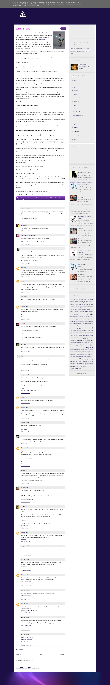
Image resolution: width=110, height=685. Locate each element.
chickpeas (88, 309)
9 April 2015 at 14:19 (25, 599)
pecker (81, 344)
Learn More (88, 4)
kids (81, 332)
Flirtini (74, 119)
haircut (91, 325)
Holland (80, 328)
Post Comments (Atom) (28, 660)
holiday (77, 328)
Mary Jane (23, 296)
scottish (78, 351)
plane (71, 345)
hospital (83, 328)
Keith (22, 344)
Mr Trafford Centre (85, 340)
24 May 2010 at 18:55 (25, 230)
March (75, 127)
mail (73, 337)
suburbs (89, 354)
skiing (88, 352)
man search (76, 337)
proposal (80, 347)
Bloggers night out (39, 197)
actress (77, 299)
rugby (86, 349)
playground (75, 345)
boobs (74, 306)
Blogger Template (24, 668)
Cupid (73, 314)
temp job (90, 358)
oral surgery (88, 342)
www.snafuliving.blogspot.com (28, 390)
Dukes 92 (78, 318)
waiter (91, 366)
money (74, 339)
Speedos (78, 354)
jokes (71, 332)
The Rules (84, 361)
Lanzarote (75, 333)
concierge (85, 313)
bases (78, 302)
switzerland (72, 358)
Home (41, 654)
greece (84, 325)
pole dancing (86, 345)
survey (91, 356)
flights (82, 321)
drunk (74, 318)
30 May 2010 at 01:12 (25, 483)
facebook (75, 319)
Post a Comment (20, 649)
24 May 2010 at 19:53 (25, 244)
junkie (74, 332)
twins (78, 366)
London (71, 335)
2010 (73, 87)
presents (74, 347)
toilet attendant (90, 363)
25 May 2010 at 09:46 (25, 319)
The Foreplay (81, 274)
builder (81, 307)
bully (85, 307)
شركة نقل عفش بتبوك (26, 639)
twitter (81, 366)
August (75, 101)
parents (76, 344)
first (90, 319)
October (76, 94)
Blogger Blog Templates (35, 668)
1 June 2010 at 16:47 (25, 502)
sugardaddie (80, 356)
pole (83, 345)
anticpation (77, 301)
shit (92, 351)
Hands (77, 327)
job (87, 330)
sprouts (81, 354)
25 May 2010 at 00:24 (25, 276)
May (75, 109)
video (89, 366)
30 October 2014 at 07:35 (26, 555)
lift (85, 333)
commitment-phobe (78, 312)
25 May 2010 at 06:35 (25, 292)
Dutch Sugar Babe (25, 487)
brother (71, 307)
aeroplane (81, 299)
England (91, 318)
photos (89, 344)
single (82, 353)
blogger (72, 304)
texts (81, 359)
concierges (90, 313)
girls (88, 323)
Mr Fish (89, 338)
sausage (91, 349)
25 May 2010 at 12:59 (25, 339)
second (81, 351)
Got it (96, 4)
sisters (85, 352)
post (90, 345)
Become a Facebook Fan (81, 31)
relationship (72, 349)
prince (77, 347)
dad (76, 314)
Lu (83, 335)
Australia (85, 301)
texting (77, 359)
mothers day (78, 338)
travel (92, 365)
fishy (73, 321)
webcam (72, 368)
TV (76, 366)
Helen (22, 225)
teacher (84, 358)
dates (91, 314)
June (75, 105)
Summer (85, 356)
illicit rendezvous (77, 330)
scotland (75, 351)
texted (74, 359)
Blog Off (80, 238)
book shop (77, 306)
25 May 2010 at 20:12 (25, 403)
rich (76, 349)
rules (88, 349)
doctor (71, 318)
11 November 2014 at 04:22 (26, 570)
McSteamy (91, 337)
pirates (91, 344)
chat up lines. (83, 309)
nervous (74, 342)
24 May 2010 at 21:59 (25, 263)
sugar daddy (75, 356)
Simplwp (29, 667)
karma (77, 332)
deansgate (76, 316)
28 (63, 28)
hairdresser (72, 327)
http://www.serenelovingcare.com (29, 610)
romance (78, 349)
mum (91, 340)
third (79, 363)
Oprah (85, 342)
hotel (90, 328)
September (76, 98)
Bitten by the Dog (82, 264)
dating (72, 316)
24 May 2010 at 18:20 (25, 221)
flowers (85, 321)
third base (82, 363)
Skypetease (80, 228)
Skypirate (23, 397)
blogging (86, 304)
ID (92, 328)
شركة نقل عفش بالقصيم (27, 637)
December (76, 90)
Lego (83, 333)
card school (75, 309)
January (76, 135)
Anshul (29, 668)
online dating (79, 342)
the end (88, 359)
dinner (82, 316)
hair (89, 325)
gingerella (48, 197)
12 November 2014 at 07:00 (26, 585)
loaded (90, 333)
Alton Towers (90, 299)
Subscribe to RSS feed (81, 36)
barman (33, 197)
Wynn (22, 267)
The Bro (84, 359)
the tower (76, 363)
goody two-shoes (73, 325)
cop (71, 314)
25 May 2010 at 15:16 (25, 370)
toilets (71, 365)
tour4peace (23, 539)
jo (21, 281)
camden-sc (23, 566)
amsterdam (72, 301)
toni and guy (76, 365)
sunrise (88, 356)
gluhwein (91, 323)
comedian (72, 312)
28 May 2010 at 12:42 (25, 466)
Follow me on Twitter (81, 27)
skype (91, 352)
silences (78, 352)
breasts (91, 306)
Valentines (85, 366)
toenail (86, 363)
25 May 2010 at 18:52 (25, 393)
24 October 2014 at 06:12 (26, 541)
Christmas (76, 311)
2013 (73, 80)
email (88, 318)
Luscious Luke (42, 39)
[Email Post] (23, 199)
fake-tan (82, 319)
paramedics (72, 344)
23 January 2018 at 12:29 (26, 645)
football (88, 321)
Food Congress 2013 (26, 625)
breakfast (88, 306)
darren (88, 314)
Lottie (22, 323)
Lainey (22, 248)
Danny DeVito (83, 314)
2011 (73, 84)
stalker (86, 354)
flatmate (79, 321)
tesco (71, 359)
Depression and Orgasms (83, 184)
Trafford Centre (87, 365)
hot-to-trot (87, 328)
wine (75, 368)
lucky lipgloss (86, 335)
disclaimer (91, 316)
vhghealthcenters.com (26, 595)
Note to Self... (73, 208)
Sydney (76, 358)
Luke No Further (23, 28)
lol (92, 333)
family (85, 319)
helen (51, 197)
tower (81, 365)
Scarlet (71, 351)
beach (81, 302)
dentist (79, 316)
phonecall (85, 344)
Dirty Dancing (86, 316)
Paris (79, 344)
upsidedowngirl (24, 436)
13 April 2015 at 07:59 (25, 612)
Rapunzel (23, 506)
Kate (22, 356)
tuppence (19, 199)
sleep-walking (73, 354)
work (77, 368)
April (75, 124)
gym (87, 325)
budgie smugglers (76, 307)
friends (74, 323)
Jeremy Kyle (83, 330)
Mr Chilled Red (84, 338)
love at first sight (79, 335)
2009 (73, 140)
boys (80, 306)
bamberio (72, 302)
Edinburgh (85, 318)
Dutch (81, 318)
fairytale (78, 319)
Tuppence (23, 306)
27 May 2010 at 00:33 (25, 443)
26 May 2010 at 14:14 (25, 418)
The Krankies (78, 361)
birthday (91, 302)
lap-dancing (79, 333)
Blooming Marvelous (78, 115)
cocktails (91, 311)
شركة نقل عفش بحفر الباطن (28, 641)
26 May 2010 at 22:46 (25, 431)
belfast (83, 302)
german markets (79, 323)
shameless (89, 351)
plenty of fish (79, 345)
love (74, 335)
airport (85, 299)
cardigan (79, 309)
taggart (80, 358)
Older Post (62, 654)
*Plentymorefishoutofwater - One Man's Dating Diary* (33, 242)
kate (54, 197)
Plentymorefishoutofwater (27, 235)
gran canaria (79, 325)
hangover (88, 327)
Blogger (84, 373)
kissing (88, 332)
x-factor (80, 368)
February (76, 131)
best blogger (87, 302)
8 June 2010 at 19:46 (25, 528)
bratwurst (85, 306)
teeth (87, 358)
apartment (81, 301)
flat (76, 321)
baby (92, 301)
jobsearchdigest (25, 550)
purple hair (84, 347)
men (71, 338)
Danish (78, 314)
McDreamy (86, 337)
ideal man (72, 330)
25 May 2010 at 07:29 (25, 302)
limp (87, 333)
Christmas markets (83, 311)
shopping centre (73, 352)
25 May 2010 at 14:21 (25, 351)
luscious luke (57, 197)
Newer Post (18, 654)
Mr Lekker (31, 148)
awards (89, 301)
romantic (82, 349)
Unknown (23, 407)
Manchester (81, 337)
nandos (71, 342)
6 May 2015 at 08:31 (25, 630)
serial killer (85, 351)
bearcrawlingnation (25, 581)
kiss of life (84, 332)
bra (81, 306)
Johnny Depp (90, 330)
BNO (44, 197)
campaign (88, 307)
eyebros (71, 319)
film (88, 319)
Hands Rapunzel (83, 327)
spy (83, 354)
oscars (92, 342)
